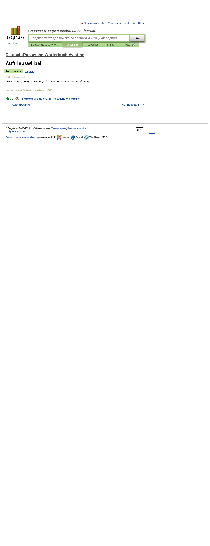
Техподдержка (58, 128)
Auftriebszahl (130, 104)
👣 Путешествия (17, 131)
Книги (110, 44)
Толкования (72, 44)
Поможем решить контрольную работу (50, 98)
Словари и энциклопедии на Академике (62, 31)
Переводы (92, 44)
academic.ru (15, 43)
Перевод (30, 71)
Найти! (137, 38)
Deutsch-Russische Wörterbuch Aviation (45, 44)
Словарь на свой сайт (121, 23)
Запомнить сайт (94, 23)
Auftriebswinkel (21, 104)
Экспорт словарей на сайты (20, 137)
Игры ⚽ (130, 44)
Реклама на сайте (76, 128)
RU (140, 23)
